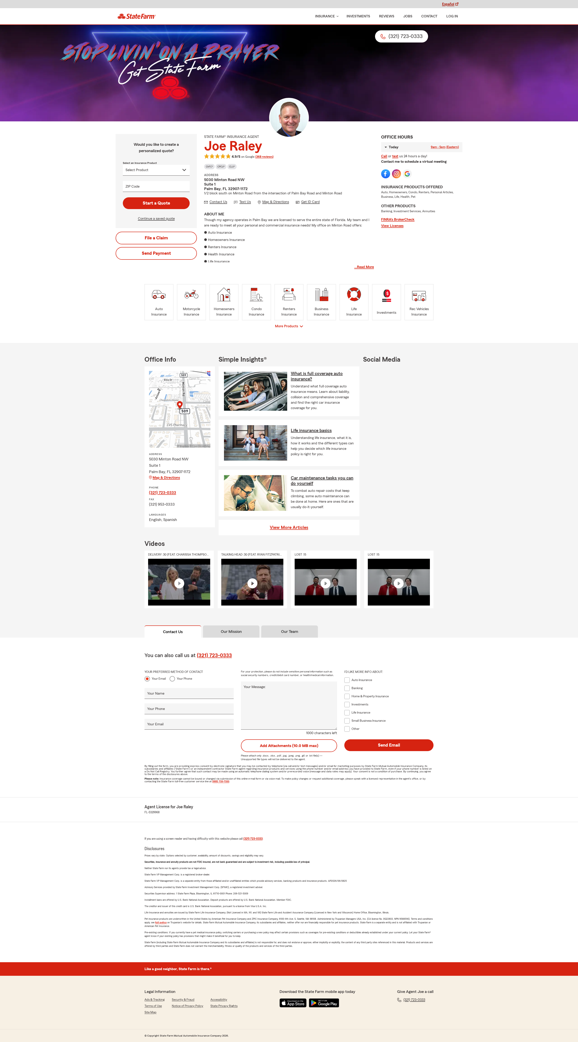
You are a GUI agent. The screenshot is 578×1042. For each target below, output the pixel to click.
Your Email (159, 678)
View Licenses (392, 226)
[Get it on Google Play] (324, 1002)
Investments (358, 16)
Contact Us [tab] (173, 632)
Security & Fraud (183, 999)
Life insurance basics (311, 430)
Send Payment (156, 253)
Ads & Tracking (154, 999)
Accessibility (218, 999)
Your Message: (255, 687)
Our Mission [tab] (231, 631)
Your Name (155, 693)
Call (384, 156)
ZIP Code (133, 186)
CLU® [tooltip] (232, 166)
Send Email (389, 745)
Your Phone (184, 678)
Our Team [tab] (289, 631)
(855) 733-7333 (220, 781)
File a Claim (156, 238)
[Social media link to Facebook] (385, 173)
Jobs (407, 16)
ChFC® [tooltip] (209, 166)
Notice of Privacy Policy (187, 1006)
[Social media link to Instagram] (396, 173)
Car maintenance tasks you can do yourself (322, 481)
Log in (452, 16)
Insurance (325, 16)
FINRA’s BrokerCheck (398, 219)
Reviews (386, 16)
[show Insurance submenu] (336, 16)
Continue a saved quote (156, 218)
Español (448, 4)
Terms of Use (153, 1006)
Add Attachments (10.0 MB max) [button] (289, 746)
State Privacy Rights (224, 1006)
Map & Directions (166, 477)
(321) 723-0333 (162, 492)
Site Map (150, 1012)
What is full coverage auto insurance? (317, 376)
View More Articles (289, 527)
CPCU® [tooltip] (221, 166)
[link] (137, 16)
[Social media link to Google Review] (407, 173)
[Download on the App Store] (293, 1002)
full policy (161, 922)
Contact (429, 16)
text (395, 156)
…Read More (364, 267)
